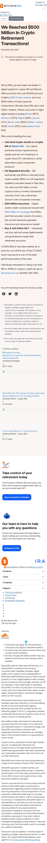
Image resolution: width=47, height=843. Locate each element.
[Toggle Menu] (44, 9)
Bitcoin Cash (13, 122)
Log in (4, 18)
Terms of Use (18, 840)
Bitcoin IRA (18, 146)
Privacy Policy (10, 595)
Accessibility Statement (15, 600)
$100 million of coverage (17, 211)
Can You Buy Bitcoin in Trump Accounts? (20, 431)
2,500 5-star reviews (20, 97)
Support (6, 588)
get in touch (38, 567)
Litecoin (36, 118)
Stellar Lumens (35, 122)
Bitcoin (28, 113)
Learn (5, 577)
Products (7, 571)
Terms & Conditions (13, 592)
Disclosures (10, 598)
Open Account (16, 18)
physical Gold (33, 126)
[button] (3, 294)
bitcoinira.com (8, 273)
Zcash (11, 126)
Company (7, 583)
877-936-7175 (41, 5)
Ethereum (6, 118)
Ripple (21, 118)
